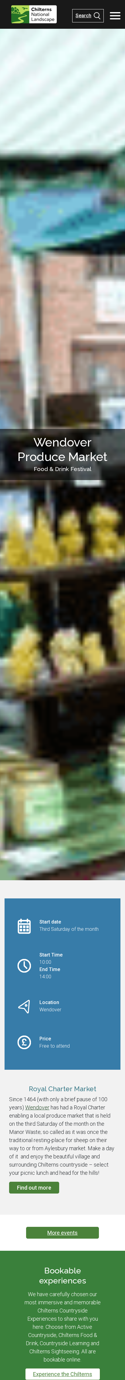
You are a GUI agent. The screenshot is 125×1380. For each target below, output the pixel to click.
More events (62, 1233)
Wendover (37, 1107)
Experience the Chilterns (62, 1374)
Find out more (34, 1187)
